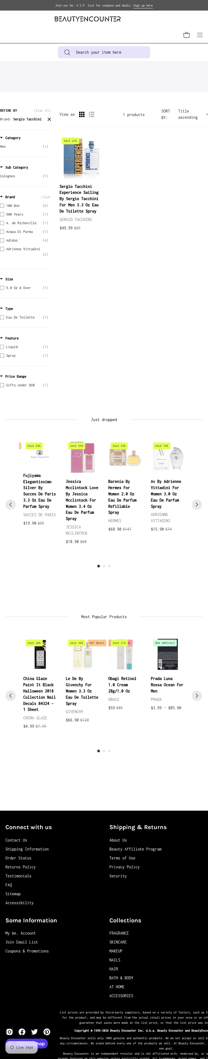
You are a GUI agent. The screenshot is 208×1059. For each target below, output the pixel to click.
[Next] (197, 504)
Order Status (18, 858)
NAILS (114, 960)
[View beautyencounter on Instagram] (9, 1032)
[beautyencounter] (87, 19)
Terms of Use (122, 858)
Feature (12, 338)
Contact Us (16, 840)
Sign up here (143, 5)
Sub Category (16, 167)
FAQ (8, 884)
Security (118, 876)
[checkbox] (24, 146)
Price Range (15, 376)
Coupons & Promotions (27, 951)
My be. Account (20, 933)
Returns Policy (20, 867)
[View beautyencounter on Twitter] (34, 1032)
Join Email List (21, 942)
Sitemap (13, 893)
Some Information (31, 920)
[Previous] (10, 504)
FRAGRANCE (119, 933)
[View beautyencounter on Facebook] (22, 1032)
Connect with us (28, 827)
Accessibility (19, 902)
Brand (10, 197)
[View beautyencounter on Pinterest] (47, 1032)
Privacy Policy (124, 867)
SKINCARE (118, 942)
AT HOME (117, 986)
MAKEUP (115, 951)
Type (9, 309)
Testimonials (18, 876)
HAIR (113, 969)
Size (9, 279)
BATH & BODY (121, 977)
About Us (118, 840)
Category (13, 138)
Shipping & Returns (138, 827)
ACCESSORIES (121, 995)
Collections (125, 920)
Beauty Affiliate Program (135, 849)
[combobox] (104, 52)
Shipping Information (27, 849)
